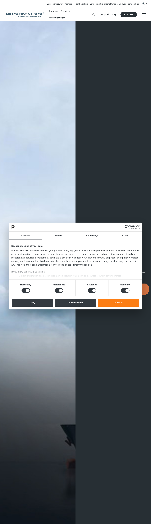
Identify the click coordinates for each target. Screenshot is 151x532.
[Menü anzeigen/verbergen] (144, 14)
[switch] (59, 290)
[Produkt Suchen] (93, 14)
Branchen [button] (53, 11)
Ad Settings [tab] (92, 235)
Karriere (68, 4)
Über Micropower (55, 4)
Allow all (118, 302)
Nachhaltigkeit (81, 4)
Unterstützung (108, 14)
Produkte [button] (65, 11)
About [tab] (125, 235)
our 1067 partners (29, 250)
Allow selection (75, 302)
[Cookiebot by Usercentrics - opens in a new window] (127, 227)
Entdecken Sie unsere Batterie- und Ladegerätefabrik (114, 4)
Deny (32, 302)
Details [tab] (59, 235)
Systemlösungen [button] (57, 17)
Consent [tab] (25, 235)
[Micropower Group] (25, 14)
